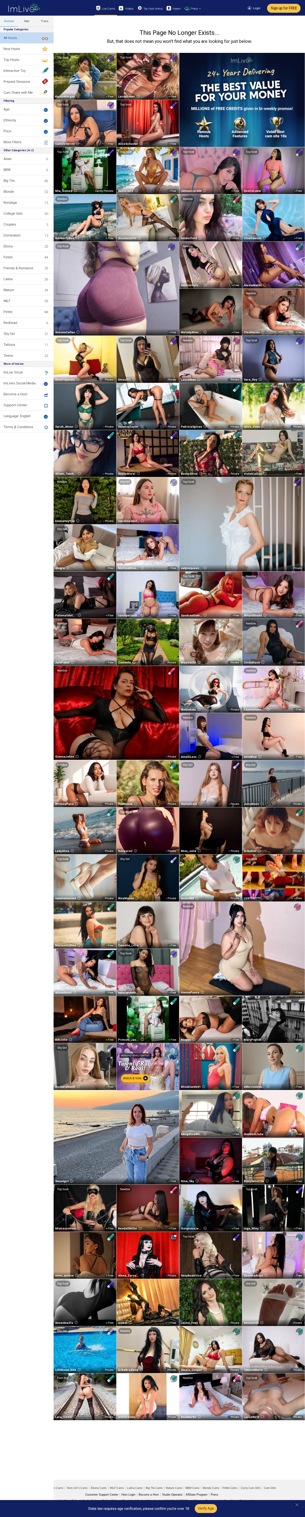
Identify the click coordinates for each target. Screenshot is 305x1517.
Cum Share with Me (18, 93)
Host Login (128, 1494)
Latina (8, 279)
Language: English (17, 416)
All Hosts (10, 38)
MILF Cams (117, 1488)
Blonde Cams (211, 1488)
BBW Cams (192, 1488)
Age (7, 109)
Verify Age (206, 1508)
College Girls (13, 213)
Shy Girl (9, 334)
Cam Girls (270, 1488)
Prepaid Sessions (17, 82)
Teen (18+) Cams (77, 1488)
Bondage (10, 203)
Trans (44, 21)
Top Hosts (11, 60)
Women (9, 21)
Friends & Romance (18, 268)
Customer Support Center (101, 1494)
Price (7, 131)
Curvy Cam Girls (251, 1488)
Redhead (10, 323)
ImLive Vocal (13, 372)
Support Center (15, 405)
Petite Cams (230, 1488)
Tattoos (9, 345)
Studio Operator (172, 1494)
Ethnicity (10, 120)
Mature (9, 290)
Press (214, 1494)
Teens (8, 356)
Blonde (9, 192)
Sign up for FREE (284, 8)
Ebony (8, 246)
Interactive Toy (15, 71)
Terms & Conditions (18, 427)
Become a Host (15, 394)
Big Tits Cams (154, 1488)
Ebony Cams (99, 1488)
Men (26, 21)
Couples (10, 224)
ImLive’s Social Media (20, 383)
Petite (8, 312)
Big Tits (9, 181)
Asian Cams (55, 1488)
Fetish (8, 257)
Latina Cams (134, 1488)
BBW (7, 170)
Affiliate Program (196, 1494)
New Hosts (12, 49)
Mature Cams (174, 1488)
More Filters (12, 142)
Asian (8, 159)
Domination (12, 235)
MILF (7, 301)
